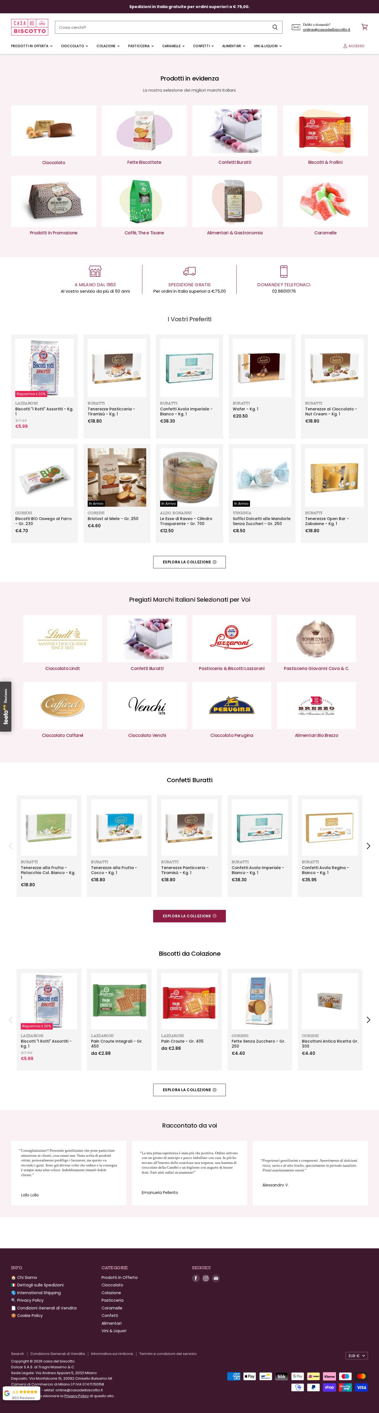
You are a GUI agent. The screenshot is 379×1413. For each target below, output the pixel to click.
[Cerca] (275, 27)
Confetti (202, 46)
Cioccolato (73, 46)
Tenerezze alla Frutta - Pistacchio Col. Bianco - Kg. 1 (48, 872)
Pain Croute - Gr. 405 (182, 1041)
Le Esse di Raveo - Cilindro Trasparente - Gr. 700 (186, 521)
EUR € (354, 1356)
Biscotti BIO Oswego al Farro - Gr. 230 (43, 521)
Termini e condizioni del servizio (168, 1353)
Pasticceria (139, 46)
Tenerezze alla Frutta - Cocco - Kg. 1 (114, 870)
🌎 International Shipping (36, 1293)
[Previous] (10, 846)
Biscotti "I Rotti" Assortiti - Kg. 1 (44, 411)
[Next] (368, 846)
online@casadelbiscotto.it (326, 29)
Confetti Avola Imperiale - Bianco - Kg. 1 (186, 411)
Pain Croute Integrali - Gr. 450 (117, 1044)
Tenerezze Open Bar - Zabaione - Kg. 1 (327, 521)
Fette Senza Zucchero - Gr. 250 (258, 1044)
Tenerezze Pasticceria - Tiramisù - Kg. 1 (111, 411)
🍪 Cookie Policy (27, 1315)
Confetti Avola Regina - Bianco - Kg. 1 (325, 870)
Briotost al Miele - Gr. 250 (113, 518)
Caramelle (171, 46)
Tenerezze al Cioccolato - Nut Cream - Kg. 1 (331, 411)
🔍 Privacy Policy (27, 1300)
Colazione (106, 46)
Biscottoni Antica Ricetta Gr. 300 (330, 1044)
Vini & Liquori (266, 46)
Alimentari (232, 46)
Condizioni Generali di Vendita (57, 1353)
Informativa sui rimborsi (112, 1353)
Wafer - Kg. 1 (245, 409)
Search (17, 1353)
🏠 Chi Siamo (24, 1277)
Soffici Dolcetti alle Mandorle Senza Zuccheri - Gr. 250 (261, 521)
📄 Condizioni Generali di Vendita (44, 1308)
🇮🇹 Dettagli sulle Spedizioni (37, 1285)
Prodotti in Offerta (30, 46)
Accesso (356, 46)
